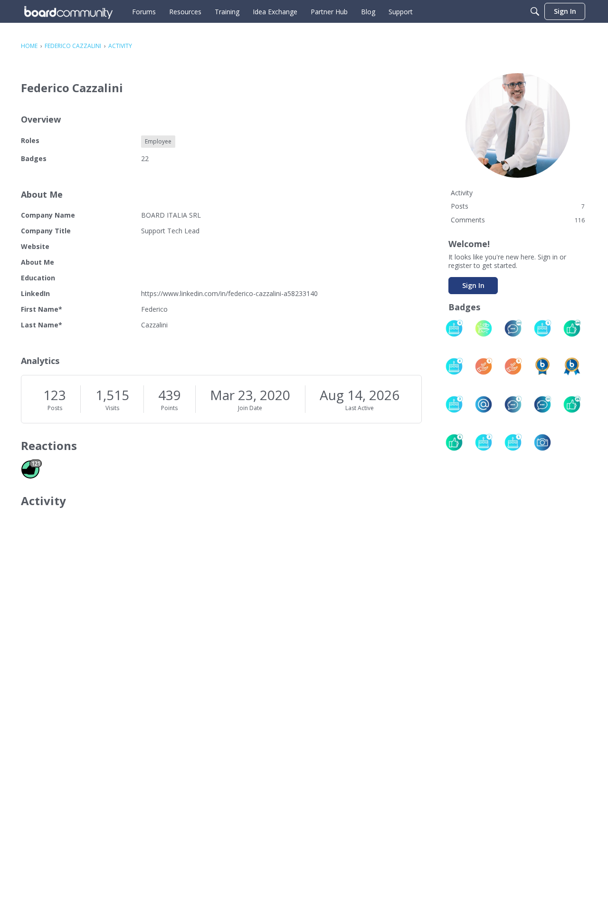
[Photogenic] (542, 442)
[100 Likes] (572, 328)
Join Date (250, 408)
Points (169, 408)
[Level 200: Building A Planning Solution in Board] (572, 366)
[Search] (534, 11)
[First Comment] (513, 404)
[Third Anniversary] (454, 404)
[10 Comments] (542, 404)
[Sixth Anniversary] (454, 328)
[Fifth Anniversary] (542, 328)
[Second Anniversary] (484, 442)
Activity (462, 192)
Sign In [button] (473, 285)
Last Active (359, 408)
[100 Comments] (513, 328)
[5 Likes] (454, 442)
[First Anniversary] (513, 442)
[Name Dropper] (484, 404)
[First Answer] (484, 366)
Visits (112, 408)
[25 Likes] (572, 404)
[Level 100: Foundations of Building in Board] (542, 366)
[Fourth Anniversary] (454, 366)
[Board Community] (68, 11)
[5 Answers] (513, 366)
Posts (55, 408)
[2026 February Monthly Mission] (484, 328)
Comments (518, 219)
